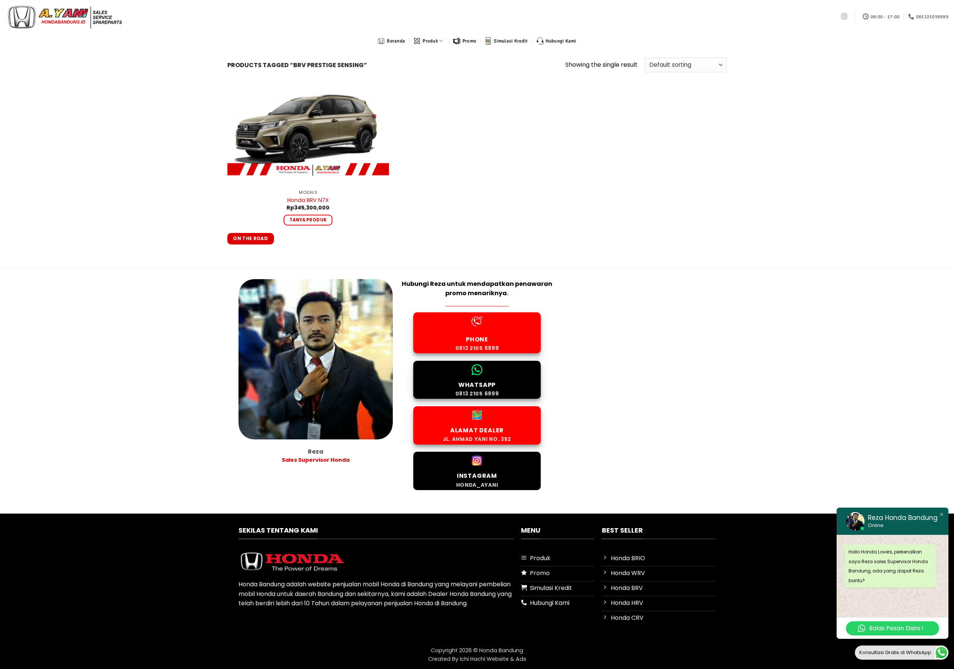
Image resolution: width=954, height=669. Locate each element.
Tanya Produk (308, 220)
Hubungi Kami (561, 41)
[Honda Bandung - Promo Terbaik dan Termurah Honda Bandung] (65, 16)
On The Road (250, 238)
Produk (430, 41)
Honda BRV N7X (308, 200)
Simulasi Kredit (511, 41)
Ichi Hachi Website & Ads (493, 659)
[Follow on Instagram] (844, 16)
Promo (469, 41)
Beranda (396, 41)
